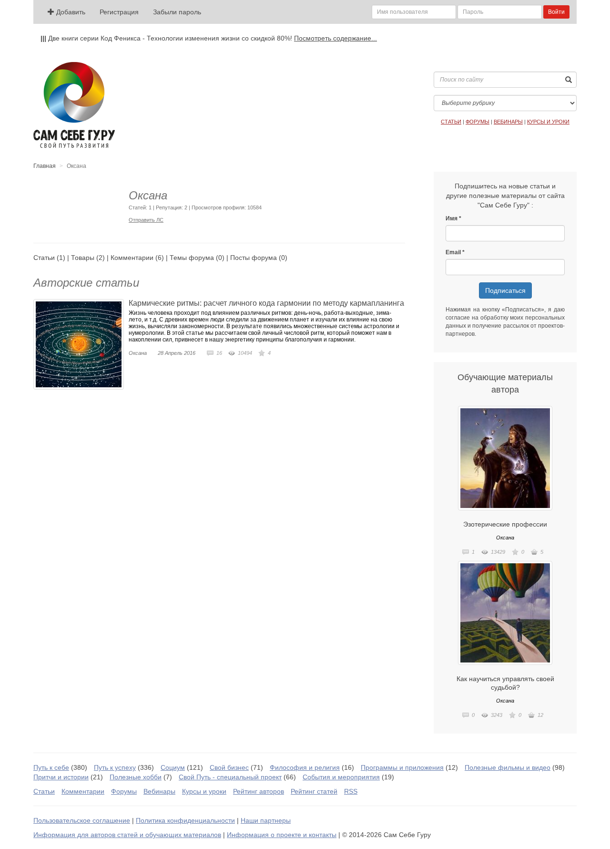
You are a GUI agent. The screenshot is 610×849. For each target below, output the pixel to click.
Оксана (138, 353)
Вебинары (159, 791)
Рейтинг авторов (258, 791)
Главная (44, 166)
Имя (452, 218)
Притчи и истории (61, 777)
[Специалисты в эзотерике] (505, 458)
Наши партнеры (266, 820)
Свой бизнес (229, 767)
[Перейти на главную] (74, 105)
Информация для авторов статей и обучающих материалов (127, 835)
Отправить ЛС (146, 220)
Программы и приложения (402, 767)
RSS (350, 791)
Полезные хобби (136, 777)
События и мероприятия (341, 777)
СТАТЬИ (451, 121)
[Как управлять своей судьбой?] (505, 613)
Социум (173, 767)
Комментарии (132, 257)
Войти (556, 12)
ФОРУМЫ (477, 121)
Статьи (44, 257)
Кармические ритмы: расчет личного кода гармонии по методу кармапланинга (266, 303)
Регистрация (119, 12)
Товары (82, 257)
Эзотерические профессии (505, 524)
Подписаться (505, 290)
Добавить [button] (69, 12)
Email (453, 252)
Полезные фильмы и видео (507, 767)
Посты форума (253, 257)
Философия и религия (305, 767)
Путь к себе (51, 767)
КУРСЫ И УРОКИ (548, 121)
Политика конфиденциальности (185, 820)
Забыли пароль (177, 12)
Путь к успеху (115, 767)
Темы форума (192, 257)
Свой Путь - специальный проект (230, 777)
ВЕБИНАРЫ (508, 121)
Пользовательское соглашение (81, 820)
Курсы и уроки (204, 791)
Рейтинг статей (314, 791)
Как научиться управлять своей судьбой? (505, 683)
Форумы (124, 791)
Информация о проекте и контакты (281, 835)
